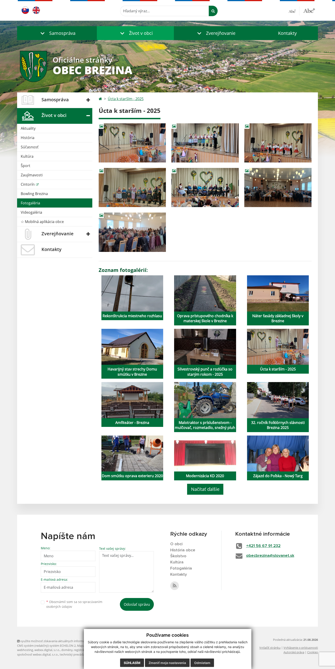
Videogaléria (31, 212)
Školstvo (178, 556)
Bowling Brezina (34, 193)
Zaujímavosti (32, 174)
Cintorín (28, 184)
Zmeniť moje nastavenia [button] (167, 663)
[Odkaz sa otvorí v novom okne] (174, 585)
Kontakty (287, 33)
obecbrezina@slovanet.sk (270, 556)
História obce (182, 550)
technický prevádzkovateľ (77, 654)
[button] (57, 33)
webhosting (25, 650)
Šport (25, 165)
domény (66, 650)
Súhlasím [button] (132, 663)
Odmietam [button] (202, 663)
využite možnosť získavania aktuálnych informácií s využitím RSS (63, 641)
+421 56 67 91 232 (263, 546)
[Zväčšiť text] (309, 10)
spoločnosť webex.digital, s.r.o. (37, 654)
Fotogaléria (30, 202)
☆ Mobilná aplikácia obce (42, 221)
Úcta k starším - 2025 (126, 98)
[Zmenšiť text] (294, 10)
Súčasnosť (30, 147)
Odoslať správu (137, 604)
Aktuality (28, 128)
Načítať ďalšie (205, 489)
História (27, 137)
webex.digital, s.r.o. (47, 650)
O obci (176, 544)
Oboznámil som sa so (74, 604)
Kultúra (27, 156)
